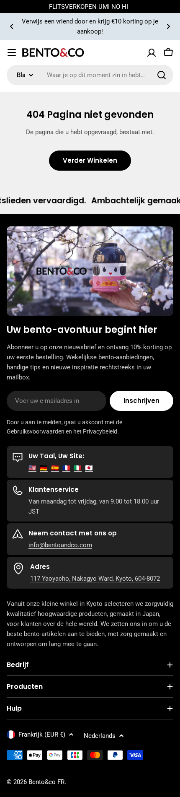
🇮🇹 (78, 468)
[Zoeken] (162, 75)
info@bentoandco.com (60, 545)
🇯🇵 (89, 468)
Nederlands (100, 736)
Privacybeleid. (101, 431)
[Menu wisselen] (12, 52)
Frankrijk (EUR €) (41, 734)
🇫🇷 (66, 468)
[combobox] (90, 75)
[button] (12, 26)
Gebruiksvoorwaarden (35, 431)
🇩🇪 (44, 468)
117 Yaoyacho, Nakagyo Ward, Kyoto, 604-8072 (95, 578)
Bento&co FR (46, 782)
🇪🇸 (55, 468)
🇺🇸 (32, 468)
